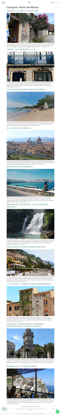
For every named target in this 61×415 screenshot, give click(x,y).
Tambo (36, 413)
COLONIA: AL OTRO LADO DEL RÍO (22, 11)
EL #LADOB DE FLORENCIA (19, 128)
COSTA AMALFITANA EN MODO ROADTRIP (26, 247)
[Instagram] (57, 3)
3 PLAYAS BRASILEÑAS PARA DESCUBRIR (26, 89)
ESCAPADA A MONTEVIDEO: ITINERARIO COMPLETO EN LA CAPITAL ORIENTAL (25, 325)
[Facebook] (55, 3)
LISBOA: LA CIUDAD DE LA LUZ (21, 49)
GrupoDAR (41, 413)
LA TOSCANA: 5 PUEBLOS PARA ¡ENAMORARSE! (29, 284)
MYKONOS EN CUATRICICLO (20, 167)
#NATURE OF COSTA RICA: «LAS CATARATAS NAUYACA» (27, 205)
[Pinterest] (59, 3)
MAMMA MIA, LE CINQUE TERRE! (22, 366)
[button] (29, 2)
